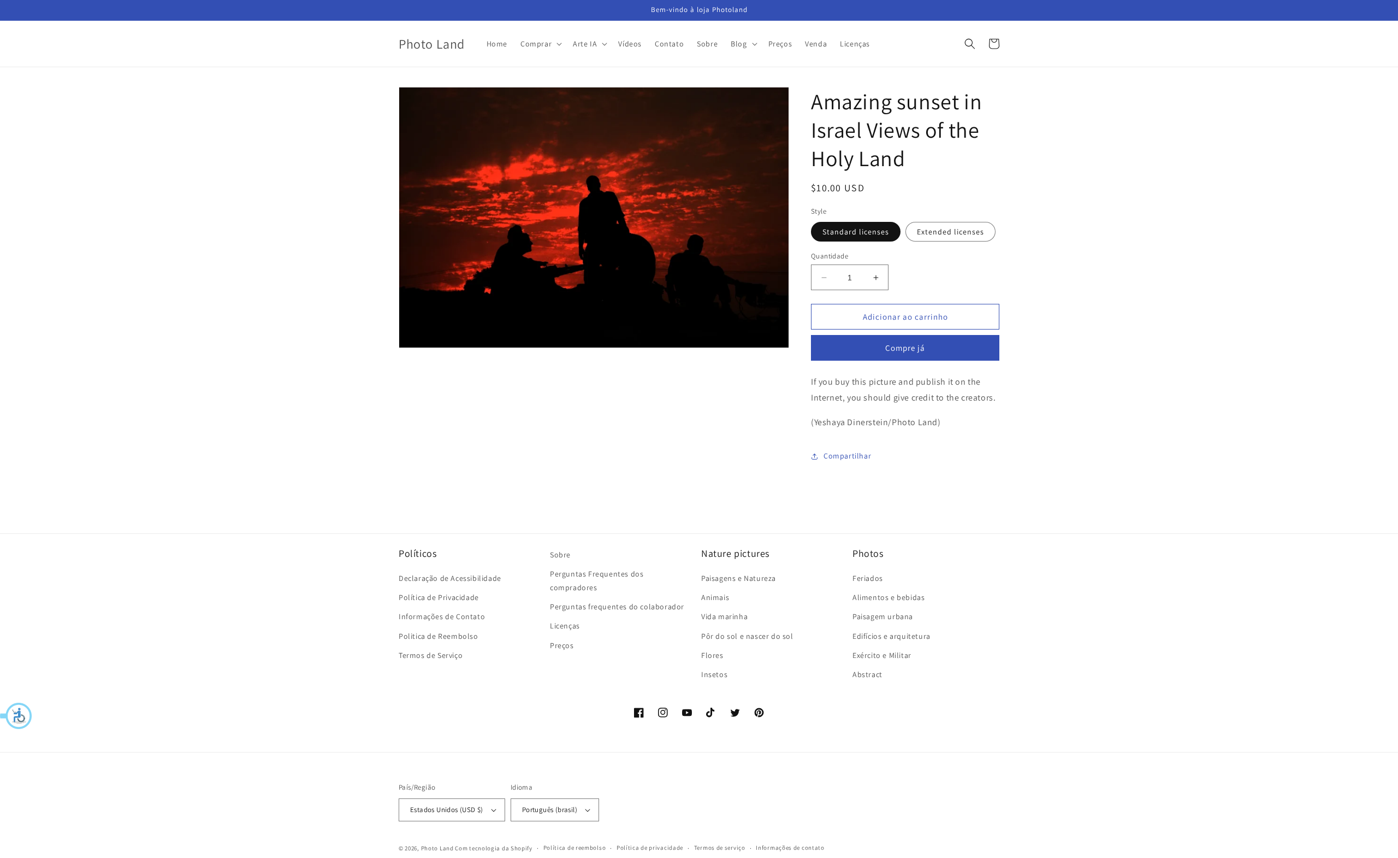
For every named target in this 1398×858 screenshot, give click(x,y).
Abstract (867, 674)
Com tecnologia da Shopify (493, 848)
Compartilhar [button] (847, 456)
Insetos (714, 674)
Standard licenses (855, 232)
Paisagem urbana (882, 616)
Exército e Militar (881, 655)
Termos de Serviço (431, 655)
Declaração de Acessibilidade (450, 578)
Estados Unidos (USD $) (446, 809)
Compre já (905, 348)
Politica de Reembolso (438, 636)
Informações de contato (790, 847)
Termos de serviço (719, 847)
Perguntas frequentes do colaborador (617, 607)
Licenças (565, 626)
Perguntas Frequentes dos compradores (596, 580)
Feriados (867, 578)
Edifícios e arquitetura (891, 636)
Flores (712, 655)
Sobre (560, 555)
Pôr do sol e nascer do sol (747, 636)
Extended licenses (950, 232)
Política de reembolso (574, 847)
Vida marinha (724, 616)
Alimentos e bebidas (888, 597)
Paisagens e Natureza (738, 578)
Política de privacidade (650, 847)
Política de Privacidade (439, 597)
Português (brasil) (549, 809)
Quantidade (829, 256)
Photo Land (437, 848)
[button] (16, 716)
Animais (715, 597)
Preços (562, 645)
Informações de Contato (442, 616)
